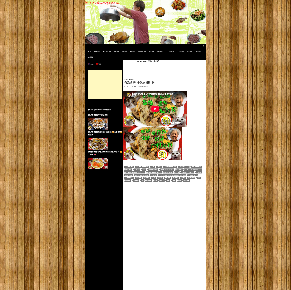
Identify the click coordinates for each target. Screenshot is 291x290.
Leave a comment (142, 86)
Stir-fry (130, 79)
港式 (199, 177)
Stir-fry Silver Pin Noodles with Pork (173, 175)
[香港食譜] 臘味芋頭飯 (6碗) (98, 115)
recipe (199, 172)
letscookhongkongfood (134, 172)
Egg (144, 169)
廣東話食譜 (191, 177)
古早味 (160, 177)
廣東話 (183, 177)
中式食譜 (138, 177)
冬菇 (153, 177)
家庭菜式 (175, 177)
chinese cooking (170, 167)
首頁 (89, 51)
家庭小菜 (167, 177)
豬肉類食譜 (97, 51)
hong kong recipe (167, 169)
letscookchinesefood (193, 169)
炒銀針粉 (136, 180)
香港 (179, 180)
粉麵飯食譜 (160, 51)
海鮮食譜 (116, 51)
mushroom (168, 172)
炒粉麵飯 (127, 180)
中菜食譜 (146, 177)
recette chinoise (188, 172)
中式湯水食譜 (180, 51)
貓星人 (162, 180)
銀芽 (168, 180)
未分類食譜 (198, 51)
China (159, 167)
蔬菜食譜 (124, 51)
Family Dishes (153, 169)
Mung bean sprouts (154, 172)
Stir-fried (128, 175)
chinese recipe (196, 167)
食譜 (174, 180)
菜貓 (155, 180)
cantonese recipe (142, 167)
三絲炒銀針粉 (129, 177)
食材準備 (90, 57)
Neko (177, 172)
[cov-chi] (152, 143)
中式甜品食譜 (170, 51)
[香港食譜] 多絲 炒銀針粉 (139, 82)
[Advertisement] (105, 84)
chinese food (184, 167)
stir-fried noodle (141, 175)
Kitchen (179, 169)
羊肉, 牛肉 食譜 (107, 51)
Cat (153, 167)
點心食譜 (151, 51)
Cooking (128, 169)
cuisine (137, 169)
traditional (193, 175)
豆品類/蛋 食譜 (142, 51)
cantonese (129, 167)
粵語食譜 (148, 180)
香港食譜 (186, 180)
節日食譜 (189, 51)
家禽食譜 (132, 51)
